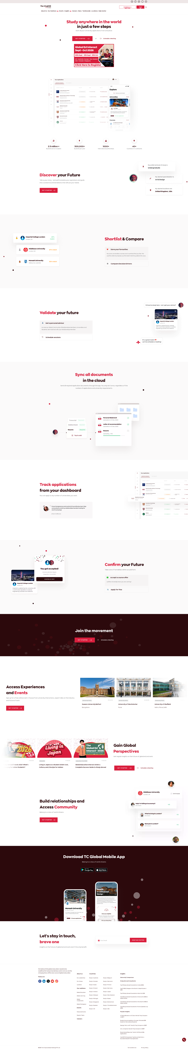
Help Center (102, 11)
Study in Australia (93, 977)
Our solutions (81, 988)
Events (61, 11)
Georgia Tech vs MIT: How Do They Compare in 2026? (133, 1025)
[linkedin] (135, 1)
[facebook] (132, 1)
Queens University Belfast (91, 704)
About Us (44, 11)
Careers (74, 11)
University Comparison (127, 977)
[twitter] (139, 1)
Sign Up (140, 7)
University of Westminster (128, 704)
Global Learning (81, 995)
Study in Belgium (107, 977)
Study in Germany (108, 988)
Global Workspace (81, 1004)
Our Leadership (81, 977)
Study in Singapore (94, 1001)
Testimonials (86, 11)
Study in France (107, 984)
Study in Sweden (93, 1005)
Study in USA (106, 1008)
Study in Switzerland (108, 1001)
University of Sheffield (163, 704)
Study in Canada (93, 981)
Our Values (80, 981)
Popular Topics (80, 1015)
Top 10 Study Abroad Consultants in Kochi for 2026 (132, 993)
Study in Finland (93, 988)
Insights (66, 11)
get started (80, 38)
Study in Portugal (93, 998)
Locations (94, 11)
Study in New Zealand (109, 995)
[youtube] (142, 1)
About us (80, 973)
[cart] (146, 7)
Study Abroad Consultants (128, 981)
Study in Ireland (93, 991)
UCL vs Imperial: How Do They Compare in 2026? (132, 1028)
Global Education (81, 992)
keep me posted (138, 940)
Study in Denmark (108, 981)
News (80, 11)
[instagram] (146, 1)
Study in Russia (107, 998)
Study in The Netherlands (110, 1005)
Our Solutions (52, 11)
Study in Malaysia (93, 995)
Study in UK (92, 1008)
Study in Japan (107, 991)
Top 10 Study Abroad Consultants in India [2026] (132, 985)
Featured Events (81, 1011)
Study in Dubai (93, 984)
